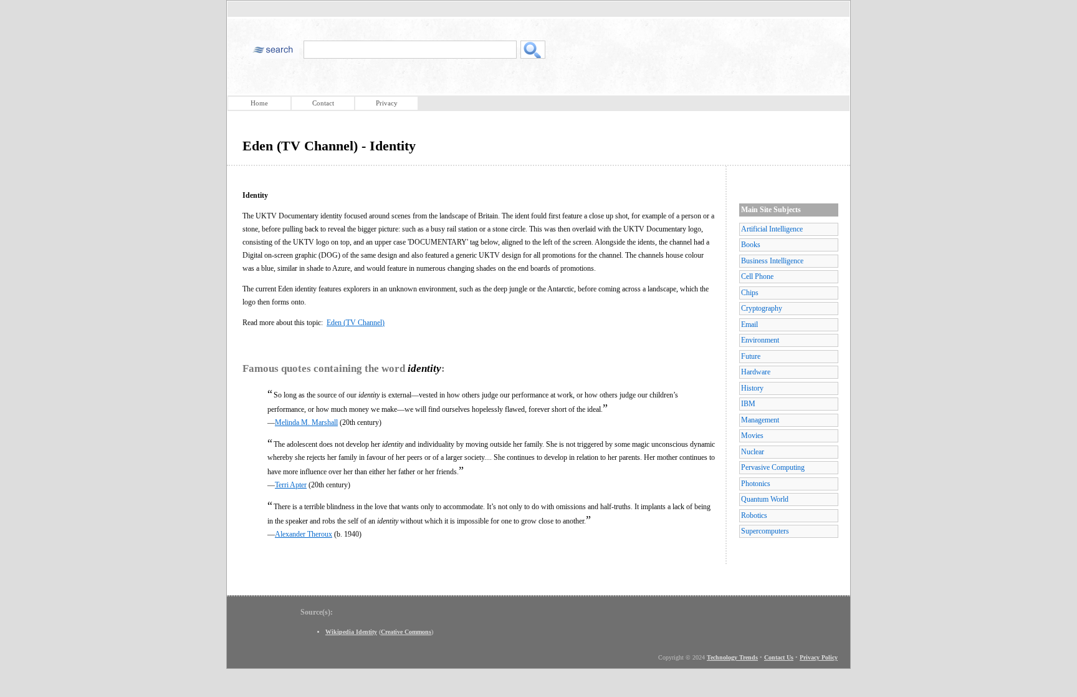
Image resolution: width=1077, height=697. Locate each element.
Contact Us (778, 657)
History (752, 388)
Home (259, 103)
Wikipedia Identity (351, 631)
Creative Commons (406, 631)
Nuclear (752, 451)
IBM (748, 403)
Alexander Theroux (303, 534)
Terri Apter (291, 484)
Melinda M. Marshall (306, 422)
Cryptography (761, 308)
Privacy (387, 103)
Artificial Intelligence (772, 229)
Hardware (755, 372)
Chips (750, 292)
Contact (323, 103)
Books (750, 244)
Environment (760, 340)
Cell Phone (757, 276)
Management (760, 420)
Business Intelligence (772, 260)
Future (750, 356)
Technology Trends (732, 657)
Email (749, 324)
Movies (752, 435)
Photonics (755, 483)
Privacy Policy (819, 657)
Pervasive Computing (773, 467)
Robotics (754, 515)
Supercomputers (765, 531)
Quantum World (764, 499)
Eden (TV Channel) (356, 322)
